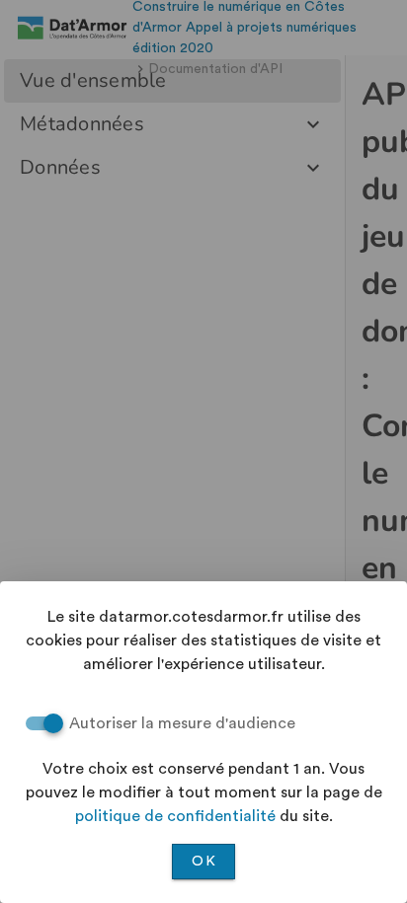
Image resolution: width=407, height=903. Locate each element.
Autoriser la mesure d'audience (182, 723)
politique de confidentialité (175, 816)
